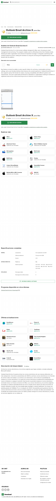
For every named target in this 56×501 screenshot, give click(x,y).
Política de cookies (44, 476)
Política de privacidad (44, 471)
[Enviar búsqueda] (11, 2)
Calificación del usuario (25, 33)
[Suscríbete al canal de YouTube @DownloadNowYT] (8, 490)
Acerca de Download (25, 471)
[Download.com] (4, 2)
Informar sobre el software (29, 281)
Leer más (53, 47)
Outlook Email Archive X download (9, 290)
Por (8, 33)
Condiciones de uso (44, 474)
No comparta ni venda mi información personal (45, 479)
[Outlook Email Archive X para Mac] (3, 31)
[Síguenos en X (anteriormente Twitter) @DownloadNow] (5, 490)
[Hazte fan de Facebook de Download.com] (3, 490)
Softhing (27, 366)
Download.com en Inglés (26, 478)
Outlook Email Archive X (23, 30)
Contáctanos (23, 476)
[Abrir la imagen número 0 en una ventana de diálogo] (7, 99)
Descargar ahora (15, 37)
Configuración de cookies (45, 482)
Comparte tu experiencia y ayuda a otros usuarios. (35, 41)
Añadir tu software (25, 474)
